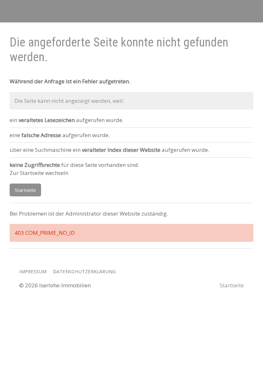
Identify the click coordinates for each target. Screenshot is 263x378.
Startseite (25, 190)
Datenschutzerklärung (84, 271)
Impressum (33, 271)
